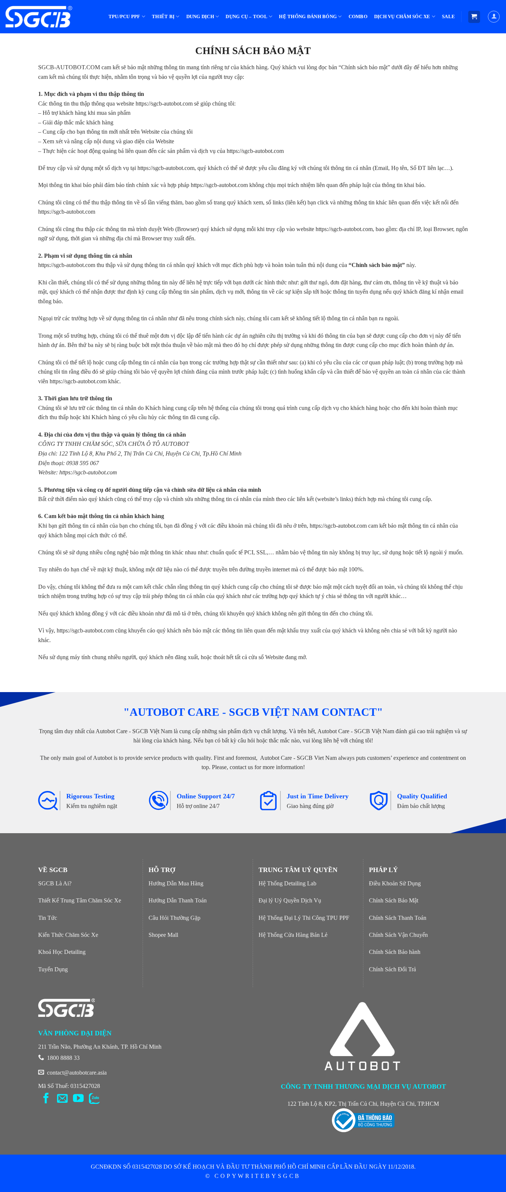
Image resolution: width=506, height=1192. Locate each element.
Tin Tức (47, 918)
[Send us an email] (62, 1099)
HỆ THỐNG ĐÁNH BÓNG (308, 16)
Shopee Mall (163, 935)
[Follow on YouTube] (78, 1099)
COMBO (358, 16)
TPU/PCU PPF (124, 16)
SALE (448, 16)
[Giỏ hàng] (474, 17)
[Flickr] (94, 1099)
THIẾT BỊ (163, 16)
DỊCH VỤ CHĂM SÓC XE (402, 16)
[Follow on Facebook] (46, 1099)
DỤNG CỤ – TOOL (246, 16)
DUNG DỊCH (200, 16)
